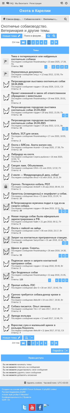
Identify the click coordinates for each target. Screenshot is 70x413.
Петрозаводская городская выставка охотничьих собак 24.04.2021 (33, 122)
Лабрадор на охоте (22, 154)
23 (58, 67)
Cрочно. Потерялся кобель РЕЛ (30, 184)
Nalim (35, 222)
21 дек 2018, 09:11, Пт (51, 222)
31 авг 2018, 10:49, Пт (56, 240)
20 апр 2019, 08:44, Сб (53, 187)
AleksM (36, 300)
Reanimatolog (39, 62)
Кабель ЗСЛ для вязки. (25, 133)
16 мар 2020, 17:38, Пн (53, 147)
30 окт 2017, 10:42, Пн (51, 288)
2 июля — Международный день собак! (35, 174)
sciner (36, 231)
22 (53, 67)
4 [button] (41, 42)
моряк (36, 318)
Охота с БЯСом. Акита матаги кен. (31, 144)
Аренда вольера (21, 315)
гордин (36, 87)
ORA (35, 168)
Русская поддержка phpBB (14, 392)
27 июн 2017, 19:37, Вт (49, 309)
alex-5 (36, 288)
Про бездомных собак (24, 272)
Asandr (36, 147)
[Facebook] (39, 407)
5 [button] (45, 42)
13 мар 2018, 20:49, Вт (52, 266)
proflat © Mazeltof (20, 394)
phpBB (23, 389)
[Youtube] (32, 407)
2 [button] (33, 42)
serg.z (36, 74)
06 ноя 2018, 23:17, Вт (51, 231)
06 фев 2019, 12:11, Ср (52, 208)
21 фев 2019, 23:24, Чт (51, 196)
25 (66, 67)
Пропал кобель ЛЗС (23, 285)
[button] (23, 42)
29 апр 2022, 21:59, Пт (52, 112)
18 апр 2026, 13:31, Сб (52, 87)
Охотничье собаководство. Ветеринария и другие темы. (25, 28)
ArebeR (36, 187)
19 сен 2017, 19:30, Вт (52, 300)
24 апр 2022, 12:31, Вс (52, 126)
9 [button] (52, 42)
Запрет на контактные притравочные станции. (39, 237)
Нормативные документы (26, 72)
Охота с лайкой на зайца (26, 228)
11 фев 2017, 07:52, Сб (53, 330)
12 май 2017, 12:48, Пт (52, 318)
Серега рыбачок (41, 157)
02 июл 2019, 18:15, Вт (50, 177)
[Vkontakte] (24, 407)
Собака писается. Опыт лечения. (31, 306)
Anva (35, 177)
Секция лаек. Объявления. (27, 165)
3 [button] (37, 42)
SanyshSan (38, 240)
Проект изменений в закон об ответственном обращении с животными (38, 94)
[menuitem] (10, 3)
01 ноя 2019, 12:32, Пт (50, 168)
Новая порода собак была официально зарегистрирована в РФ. (35, 218)
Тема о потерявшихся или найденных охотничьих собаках (34, 58)
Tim (35, 309)
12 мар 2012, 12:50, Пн (52, 74)
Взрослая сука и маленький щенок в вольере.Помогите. (33, 326)
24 (62, 67)
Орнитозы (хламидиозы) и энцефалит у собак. (39, 193)
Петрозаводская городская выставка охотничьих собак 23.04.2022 (33, 108)
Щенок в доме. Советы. (25, 248)
